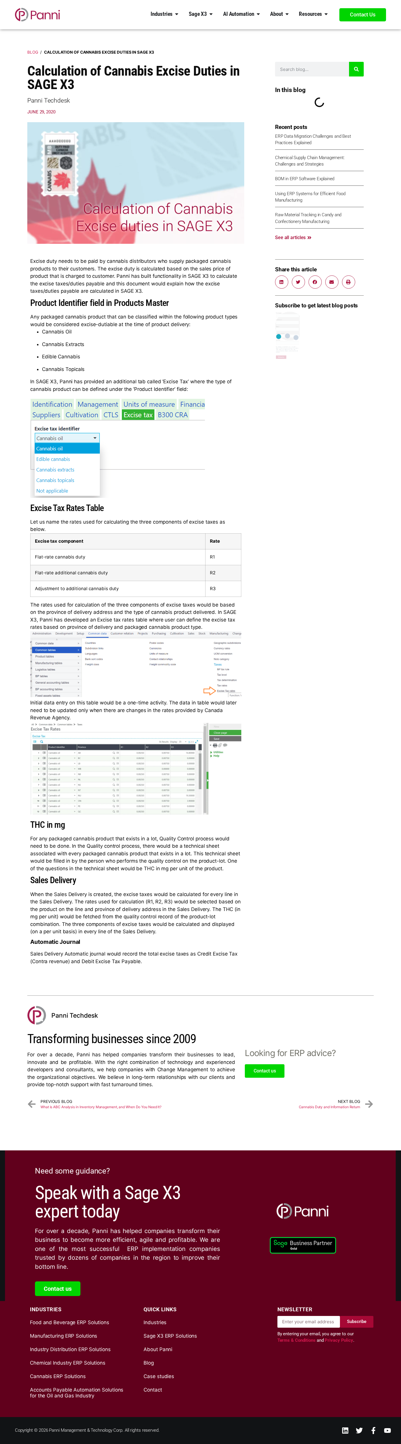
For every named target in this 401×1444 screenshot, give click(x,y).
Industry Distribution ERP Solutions (70, 1349)
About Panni (158, 1349)
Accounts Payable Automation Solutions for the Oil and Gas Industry (76, 1393)
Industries (155, 1322)
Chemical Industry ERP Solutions (67, 1363)
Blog (32, 52)
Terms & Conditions (297, 1340)
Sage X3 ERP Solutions (170, 1336)
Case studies (159, 1376)
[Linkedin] (345, 1430)
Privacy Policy (339, 1340)
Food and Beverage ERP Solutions (69, 1322)
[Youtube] (387, 1430)
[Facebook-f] (373, 1430)
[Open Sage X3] (211, 14)
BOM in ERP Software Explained (304, 178)
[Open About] (287, 14)
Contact (153, 1390)
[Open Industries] (176, 14)
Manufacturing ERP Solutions (63, 1336)
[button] (281, 282)
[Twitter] (359, 1430)
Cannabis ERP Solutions (58, 1376)
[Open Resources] (326, 14)
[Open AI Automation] (258, 14)
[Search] (356, 69)
